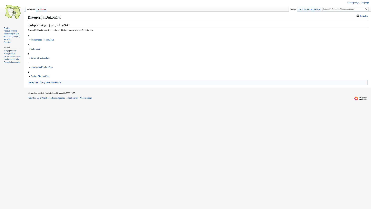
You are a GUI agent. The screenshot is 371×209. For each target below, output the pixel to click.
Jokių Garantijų (72, 98)
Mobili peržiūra (86, 98)
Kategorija (33, 82)
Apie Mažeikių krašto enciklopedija (51, 98)
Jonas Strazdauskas (40, 58)
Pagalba (364, 16)
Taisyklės (32, 98)
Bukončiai (35, 49)
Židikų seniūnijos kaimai (50, 82)
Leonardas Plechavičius (42, 67)
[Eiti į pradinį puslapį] (12, 11)
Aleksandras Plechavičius (42, 40)
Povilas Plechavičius (40, 76)
